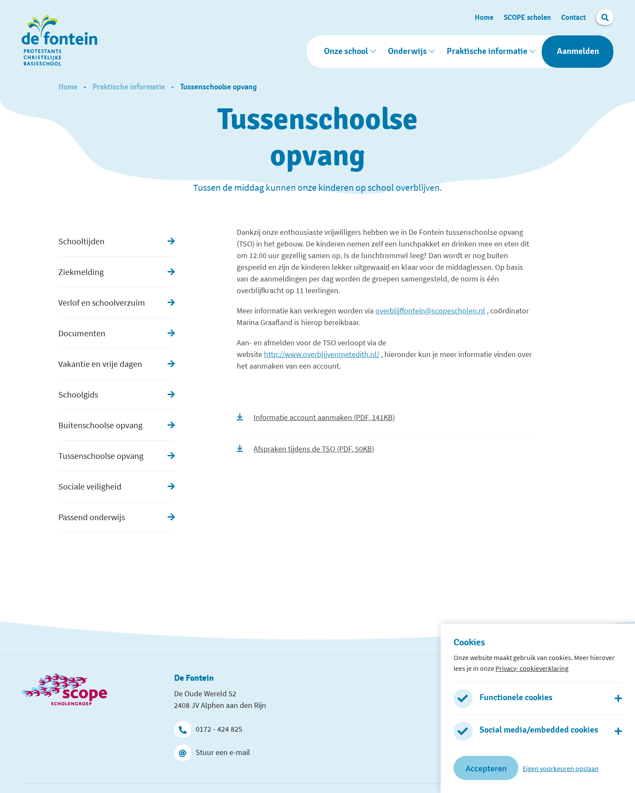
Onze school (346, 51)
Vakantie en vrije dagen (100, 363)
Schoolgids (78, 394)
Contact (573, 17)
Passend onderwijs (91, 517)
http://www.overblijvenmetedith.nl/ (321, 354)
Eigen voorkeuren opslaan (561, 768)
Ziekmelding (81, 271)
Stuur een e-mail (223, 752)
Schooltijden (81, 241)
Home (484, 17)
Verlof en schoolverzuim (101, 302)
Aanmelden (578, 51)
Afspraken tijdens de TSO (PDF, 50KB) (314, 449)
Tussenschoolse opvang (218, 87)
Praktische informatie (487, 51)
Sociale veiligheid (89, 486)
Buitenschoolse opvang (100, 425)
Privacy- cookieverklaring (531, 667)
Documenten (81, 333)
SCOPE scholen (527, 17)
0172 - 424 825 (219, 729)
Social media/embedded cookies (538, 730)
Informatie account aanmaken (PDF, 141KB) (324, 417)
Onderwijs (407, 51)
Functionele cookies (515, 697)
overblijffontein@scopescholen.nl (430, 311)
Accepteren (486, 767)
